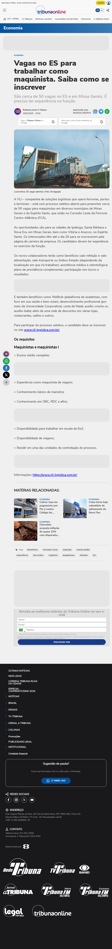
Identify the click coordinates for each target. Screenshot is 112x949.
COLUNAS (14, 729)
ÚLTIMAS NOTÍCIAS (19, 671)
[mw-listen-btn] (6, 354)
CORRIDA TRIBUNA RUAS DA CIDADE (22, 682)
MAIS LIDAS (15, 676)
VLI (94, 555)
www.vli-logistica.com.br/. (42, 330)
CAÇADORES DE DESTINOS (66, 19)
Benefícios (32, 550)
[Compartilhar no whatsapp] (6, 361)
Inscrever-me (62, 642)
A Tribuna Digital (102, 19)
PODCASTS (86, 19)
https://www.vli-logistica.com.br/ (55, 475)
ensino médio (83, 550)
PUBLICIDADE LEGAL (20, 742)
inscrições (38, 555)
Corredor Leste (50, 550)
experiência (22, 555)
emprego (67, 550)
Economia (18, 55)
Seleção (84, 555)
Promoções (14, 736)
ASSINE (101, 3)
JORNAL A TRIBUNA (19, 723)
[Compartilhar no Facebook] (6, 368)
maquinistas (69, 555)
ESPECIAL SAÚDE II (43, 19)
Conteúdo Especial (18, 754)
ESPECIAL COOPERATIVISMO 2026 (21, 690)
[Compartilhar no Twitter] (6, 375)
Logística (53, 555)
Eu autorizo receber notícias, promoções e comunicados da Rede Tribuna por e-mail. (48, 634)
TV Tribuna (27, 19)
